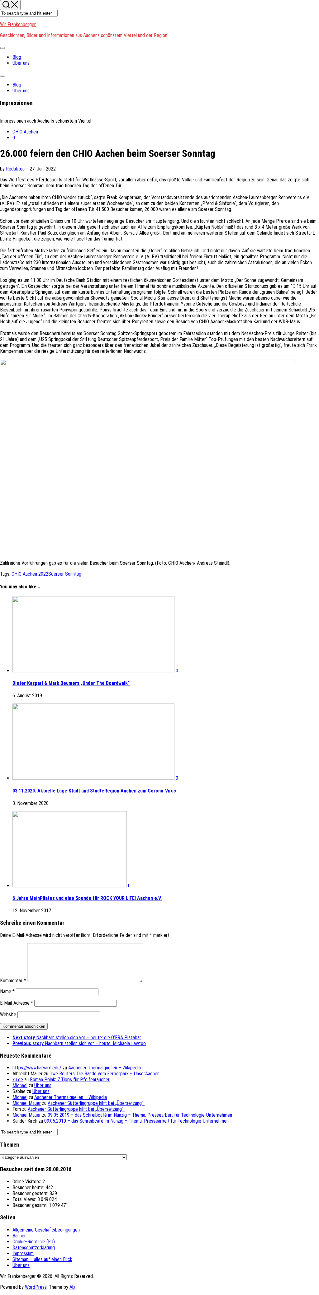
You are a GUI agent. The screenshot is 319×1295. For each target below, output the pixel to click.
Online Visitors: (27, 1182)
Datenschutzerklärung (33, 1248)
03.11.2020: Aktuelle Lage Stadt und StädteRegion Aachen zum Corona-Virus (94, 791)
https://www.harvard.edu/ (36, 1068)
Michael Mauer (26, 1103)
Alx (72, 1287)
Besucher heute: (28, 1187)
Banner (19, 1236)
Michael (19, 1085)
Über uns (21, 63)
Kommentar (13, 981)
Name (7, 991)
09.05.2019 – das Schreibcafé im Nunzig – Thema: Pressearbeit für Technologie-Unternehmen (140, 1115)
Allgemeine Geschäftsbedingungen (46, 1230)
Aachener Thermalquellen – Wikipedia (104, 1068)
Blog (16, 57)
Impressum (23, 1253)
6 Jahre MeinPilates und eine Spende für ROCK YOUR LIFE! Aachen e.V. (87, 898)
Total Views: (24, 1199)
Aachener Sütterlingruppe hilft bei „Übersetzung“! (96, 1103)
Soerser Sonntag (64, 574)
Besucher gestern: (31, 1193)
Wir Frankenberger (18, 24)
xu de (17, 1079)
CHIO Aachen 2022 (30, 574)
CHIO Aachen (25, 132)
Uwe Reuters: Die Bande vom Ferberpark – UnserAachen (105, 1074)
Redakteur (16, 169)
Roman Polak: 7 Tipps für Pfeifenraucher (70, 1079)
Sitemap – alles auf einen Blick (42, 1259)
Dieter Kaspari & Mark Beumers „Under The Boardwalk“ (71, 683)
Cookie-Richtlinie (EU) (33, 1242)
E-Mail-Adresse (16, 1003)
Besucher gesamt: (30, 1205)
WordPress (36, 1287)
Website (8, 1014)
